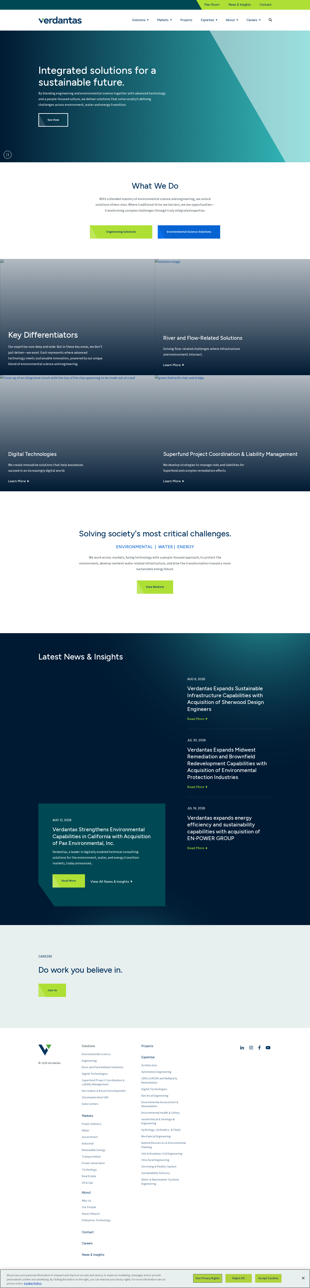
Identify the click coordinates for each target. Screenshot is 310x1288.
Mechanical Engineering (156, 1136)
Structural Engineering (155, 1160)
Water (85, 1130)
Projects (186, 20)
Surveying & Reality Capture (159, 1166)
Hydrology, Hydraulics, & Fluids (161, 1130)
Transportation (91, 1157)
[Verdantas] (60, 20)
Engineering (89, 1061)
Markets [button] (163, 20)
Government (90, 1137)
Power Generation (93, 1163)
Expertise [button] (208, 20)
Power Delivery (91, 1124)
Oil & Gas (87, 1183)
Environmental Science (96, 1054)
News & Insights (239, 5)
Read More (195, 719)
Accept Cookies (268, 1278)
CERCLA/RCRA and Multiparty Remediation (159, 1080)
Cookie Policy (33, 1283)
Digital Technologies (95, 1074)
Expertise (148, 1057)
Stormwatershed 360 (95, 1097)
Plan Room (212, 5)
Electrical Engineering (154, 1096)
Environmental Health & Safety (160, 1113)
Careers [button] (252, 20)
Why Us (86, 1201)
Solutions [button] (139, 20)
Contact (266, 5)
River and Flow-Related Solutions (102, 1067)
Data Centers (90, 1104)
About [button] (231, 20)
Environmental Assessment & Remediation (159, 1104)
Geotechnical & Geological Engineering (158, 1121)
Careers (87, 1243)
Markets (87, 1116)
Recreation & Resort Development (103, 1091)
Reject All (238, 1278)
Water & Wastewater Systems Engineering (160, 1182)
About (86, 1192)
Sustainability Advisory (155, 1173)
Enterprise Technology (96, 1220)
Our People (89, 1207)
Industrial (87, 1144)
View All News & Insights (109, 882)
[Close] (303, 1278)
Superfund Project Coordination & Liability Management (103, 1082)
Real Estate (89, 1176)
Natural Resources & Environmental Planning (163, 1145)
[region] (155, 1278)
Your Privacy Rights (207, 1278)
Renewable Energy (93, 1150)
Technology (89, 1170)
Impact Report (91, 1214)
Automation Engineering (156, 1072)
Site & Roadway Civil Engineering (161, 1154)
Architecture (149, 1065)
